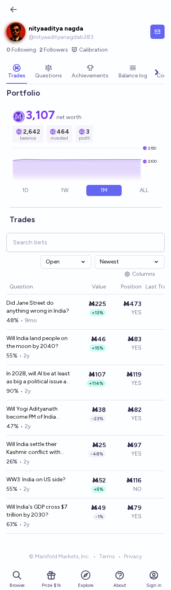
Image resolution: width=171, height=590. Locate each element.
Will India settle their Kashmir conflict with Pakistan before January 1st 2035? (36, 448)
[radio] (25, 190)
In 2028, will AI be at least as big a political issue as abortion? (38, 378)
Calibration (93, 49)
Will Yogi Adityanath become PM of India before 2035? (32, 413)
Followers (53, 49)
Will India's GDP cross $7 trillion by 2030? (37, 511)
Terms (107, 556)
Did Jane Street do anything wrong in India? (37, 307)
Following (21, 49)
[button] (88, 287)
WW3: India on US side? (36, 479)
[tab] (16, 72)
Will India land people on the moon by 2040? (37, 342)
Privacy (133, 556)
